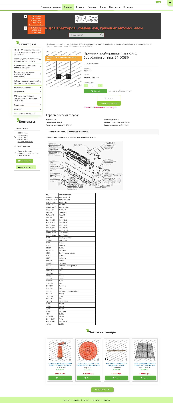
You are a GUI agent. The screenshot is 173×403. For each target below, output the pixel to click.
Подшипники (19, 105)
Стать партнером (27, 167)
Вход (158, 2)
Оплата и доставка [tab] (78, 131)
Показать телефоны (36, 25)
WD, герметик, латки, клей (24, 113)
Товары (68, 7)
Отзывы (128, 7)
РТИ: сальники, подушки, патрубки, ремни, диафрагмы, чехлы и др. (26, 98)
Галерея (92, 7)
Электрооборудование (23, 87)
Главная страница (50, 7)
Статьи (80, 7)
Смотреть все (101, 389)
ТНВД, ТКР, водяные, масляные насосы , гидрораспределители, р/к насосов (27, 52)
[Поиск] (101, 34)
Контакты (114, 7)
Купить (96, 91)
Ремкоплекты (19, 92)
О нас (103, 7)
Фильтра (17, 109)
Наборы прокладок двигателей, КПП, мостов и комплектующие (27, 82)
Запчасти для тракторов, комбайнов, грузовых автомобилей (24, 74)
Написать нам (25, 161)
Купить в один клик (109, 103)
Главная (66, 400)
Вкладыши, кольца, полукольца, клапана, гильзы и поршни (27, 60)
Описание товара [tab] (56, 131)
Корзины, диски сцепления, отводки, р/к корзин (25, 66)
